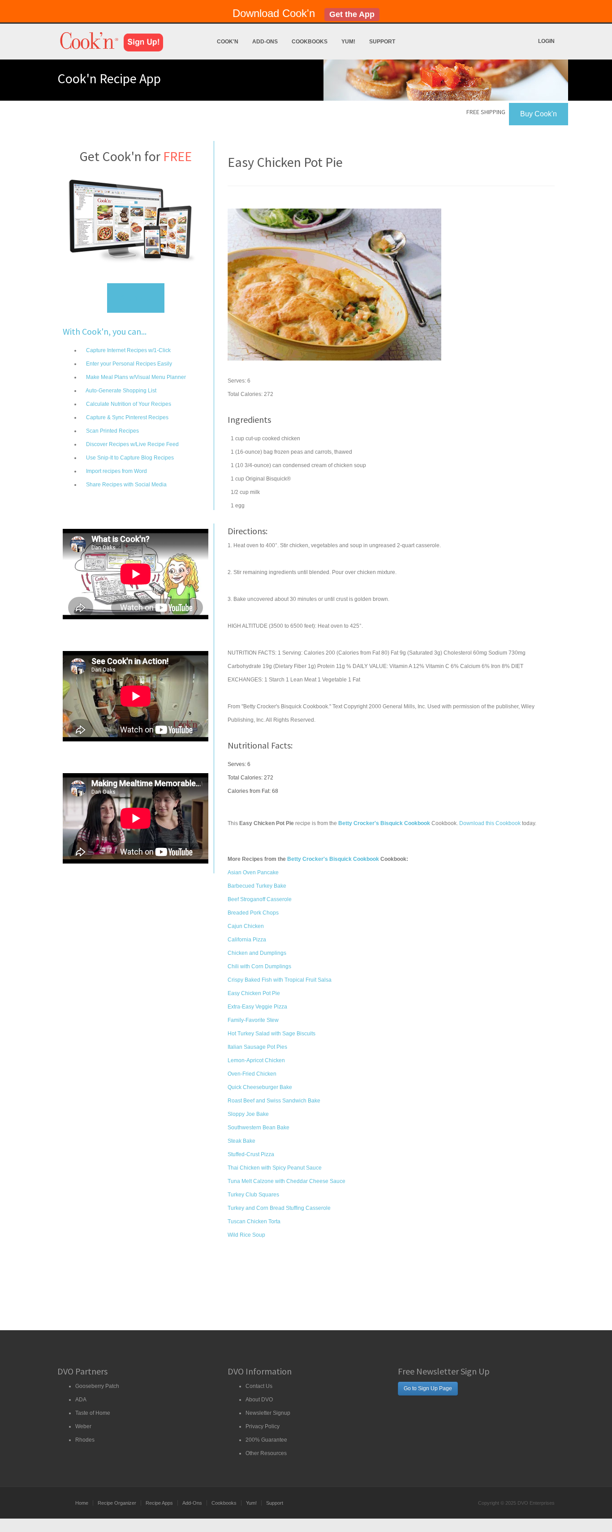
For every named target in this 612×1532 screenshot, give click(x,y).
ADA (80, 1399)
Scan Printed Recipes (112, 431)
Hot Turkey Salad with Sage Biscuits (271, 1033)
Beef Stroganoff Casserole (260, 899)
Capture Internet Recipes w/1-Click (128, 350)
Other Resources (266, 1453)
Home (81, 1503)
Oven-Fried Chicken (252, 1074)
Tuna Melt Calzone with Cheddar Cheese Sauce (286, 1181)
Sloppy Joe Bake (248, 1114)
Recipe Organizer (117, 1503)
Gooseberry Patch (97, 1386)
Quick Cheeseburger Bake (260, 1087)
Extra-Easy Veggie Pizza (257, 1007)
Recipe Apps (159, 1503)
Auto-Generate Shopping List (120, 390)
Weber (83, 1426)
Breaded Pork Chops (253, 913)
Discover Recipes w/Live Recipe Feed (132, 444)
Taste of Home (92, 1413)
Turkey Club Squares (253, 1195)
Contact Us (259, 1386)
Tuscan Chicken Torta (254, 1221)
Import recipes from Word (116, 471)
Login (546, 41)
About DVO (259, 1399)
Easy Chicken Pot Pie (254, 993)
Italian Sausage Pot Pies (257, 1047)
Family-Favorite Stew (253, 1020)
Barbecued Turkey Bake (257, 886)
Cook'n (227, 41)
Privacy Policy (263, 1426)
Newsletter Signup (268, 1413)
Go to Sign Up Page (428, 1388)
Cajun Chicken (246, 926)
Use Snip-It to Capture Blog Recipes (129, 458)
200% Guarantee (266, 1440)
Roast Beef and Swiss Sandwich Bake (274, 1101)
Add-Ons (265, 41)
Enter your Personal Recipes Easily (128, 364)
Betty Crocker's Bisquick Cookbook (333, 859)
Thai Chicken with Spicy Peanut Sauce (275, 1168)
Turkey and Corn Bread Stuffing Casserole (279, 1208)
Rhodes (85, 1440)
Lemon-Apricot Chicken (256, 1060)
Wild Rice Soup (246, 1235)
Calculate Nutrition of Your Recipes (128, 404)
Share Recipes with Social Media (126, 484)
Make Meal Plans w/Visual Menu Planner (135, 377)
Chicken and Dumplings (257, 953)
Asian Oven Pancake (253, 872)
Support (382, 41)
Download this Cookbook (490, 823)
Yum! (348, 41)
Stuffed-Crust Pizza (251, 1154)
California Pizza (247, 939)
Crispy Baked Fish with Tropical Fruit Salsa (280, 980)
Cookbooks (310, 41)
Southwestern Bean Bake (258, 1127)
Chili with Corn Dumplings (259, 966)
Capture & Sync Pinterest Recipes (126, 417)
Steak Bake (241, 1141)
